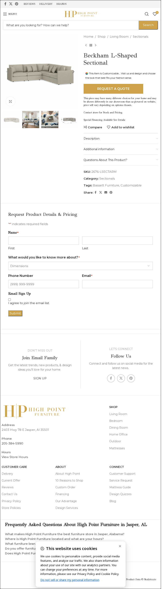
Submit (15, 313)
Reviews (7, 487)
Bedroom (116, 421)
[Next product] (95, 45)
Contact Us (9, 494)
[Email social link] (105, 192)
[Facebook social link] (5, 4)
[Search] (147, 14)
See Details (119, 120)
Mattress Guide (120, 487)
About (60, 467)
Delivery (7, 473)
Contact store (91, 112)
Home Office (118, 434)
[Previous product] (86, 45)
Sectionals (140, 36)
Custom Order (65, 487)
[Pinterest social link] (16, 4)
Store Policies (11, 508)
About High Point (67, 473)
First (11, 248)
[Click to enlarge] (10, 101)
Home (88, 36)
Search (148, 25)
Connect (116, 467)
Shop (102, 36)
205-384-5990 (12, 443)
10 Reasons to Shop (69, 480)
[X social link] (11, 4)
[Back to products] (90, 45)
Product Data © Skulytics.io (141, 579)
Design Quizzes (120, 494)
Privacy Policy (11, 501)
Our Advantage (66, 501)
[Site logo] (80, 14)
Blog (112, 501)
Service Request (120, 480)
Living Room (119, 36)
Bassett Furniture (106, 185)
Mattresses (117, 448)
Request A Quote (113, 89)
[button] (7, 72)
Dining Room (118, 427)
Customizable (131, 185)
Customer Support (122, 473)
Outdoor (115, 441)
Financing (62, 494)
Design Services (66, 508)
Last (85, 248)
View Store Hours (15, 457)
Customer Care (14, 467)
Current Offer (11, 480)
